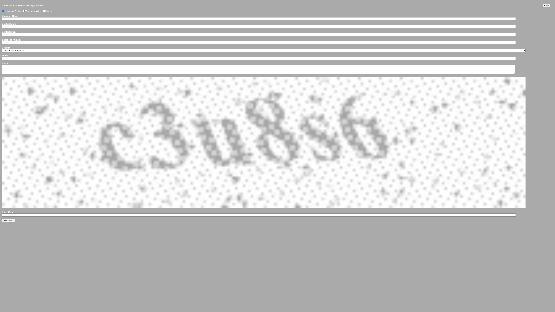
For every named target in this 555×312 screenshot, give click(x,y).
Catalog (48, 11)
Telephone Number (11, 40)
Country (6, 48)
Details (5, 63)
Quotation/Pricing (13, 11)
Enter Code (7, 212)
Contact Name (9, 24)
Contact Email (9, 32)
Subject (5, 55)
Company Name (10, 16)
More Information (33, 11)
